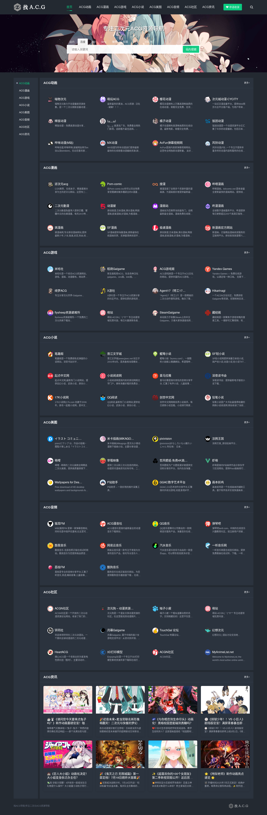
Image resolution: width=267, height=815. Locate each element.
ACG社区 (191, 7)
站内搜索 (191, 49)
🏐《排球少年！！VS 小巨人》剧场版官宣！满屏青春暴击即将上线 (225, 723)
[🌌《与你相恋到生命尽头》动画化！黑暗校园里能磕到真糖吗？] (172, 712)
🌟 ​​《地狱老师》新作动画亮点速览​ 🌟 (224, 776)
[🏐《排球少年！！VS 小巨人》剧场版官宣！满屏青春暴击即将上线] (225, 712)
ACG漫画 (103, 7)
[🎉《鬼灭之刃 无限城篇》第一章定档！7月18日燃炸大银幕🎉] (120, 767)
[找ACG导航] (34, 7)
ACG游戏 (120, 7)
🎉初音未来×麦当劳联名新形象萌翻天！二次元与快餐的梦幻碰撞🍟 (120, 723)
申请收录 (235, 7)
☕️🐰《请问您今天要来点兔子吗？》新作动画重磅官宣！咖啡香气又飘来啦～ (67, 723)
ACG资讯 (208, 7)
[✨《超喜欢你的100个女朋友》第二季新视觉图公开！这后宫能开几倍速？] (172, 767)
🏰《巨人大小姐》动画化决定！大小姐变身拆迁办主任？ (67, 776)
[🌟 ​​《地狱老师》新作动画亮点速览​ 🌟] (225, 767)
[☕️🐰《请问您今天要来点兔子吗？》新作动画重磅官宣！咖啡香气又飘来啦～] (67, 712)
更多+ (247, 83)
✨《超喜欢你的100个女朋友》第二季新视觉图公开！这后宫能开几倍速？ (172, 777)
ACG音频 (173, 7)
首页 (69, 7)
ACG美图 (155, 7)
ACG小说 (138, 7)
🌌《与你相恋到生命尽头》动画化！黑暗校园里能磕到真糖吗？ (172, 721)
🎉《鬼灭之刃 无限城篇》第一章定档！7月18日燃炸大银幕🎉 (120, 776)
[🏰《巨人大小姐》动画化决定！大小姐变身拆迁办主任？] (67, 767)
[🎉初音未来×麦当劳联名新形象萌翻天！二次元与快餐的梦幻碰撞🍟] (120, 712)
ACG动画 (85, 7)
